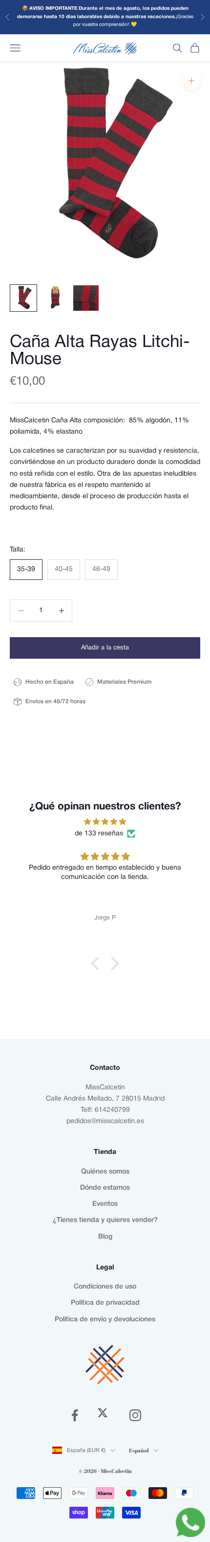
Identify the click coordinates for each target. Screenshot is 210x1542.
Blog (105, 1237)
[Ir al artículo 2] (54, 298)
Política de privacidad (105, 1303)
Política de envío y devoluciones (105, 1319)
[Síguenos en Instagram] (135, 1415)
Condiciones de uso (105, 1287)
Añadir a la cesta (105, 648)
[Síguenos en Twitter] (105, 1415)
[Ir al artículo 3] (86, 298)
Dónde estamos (105, 1188)
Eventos (105, 1204)
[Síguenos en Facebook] (74, 1415)
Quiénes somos (105, 1172)
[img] (105, 822)
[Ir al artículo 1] (23, 298)
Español (138, 1450)
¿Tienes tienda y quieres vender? (105, 1220)
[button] (98, 963)
